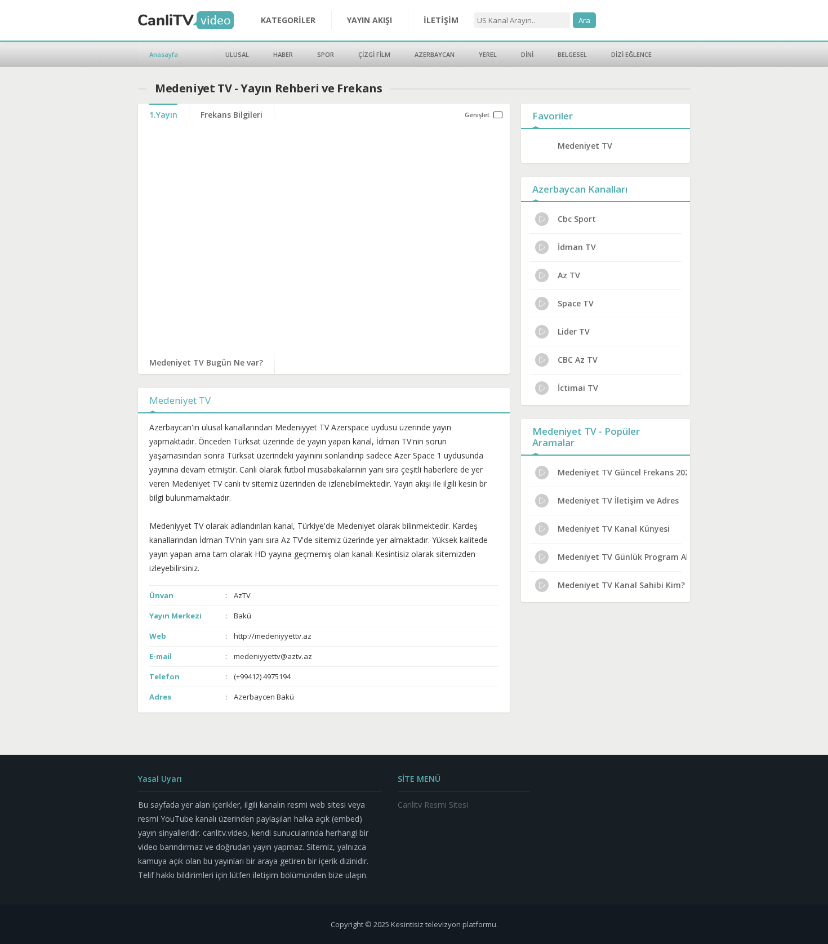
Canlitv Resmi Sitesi (433, 804)
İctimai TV (578, 387)
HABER (283, 54)
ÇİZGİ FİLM (374, 54)
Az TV (569, 275)
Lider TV (574, 331)
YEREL (488, 54)
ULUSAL (237, 54)
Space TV (576, 303)
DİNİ (527, 54)
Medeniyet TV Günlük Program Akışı (622, 556)
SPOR (325, 54)
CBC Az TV (578, 359)
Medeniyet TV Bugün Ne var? (206, 362)
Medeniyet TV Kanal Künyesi (614, 528)
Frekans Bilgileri (231, 114)
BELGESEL (572, 54)
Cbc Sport (577, 218)
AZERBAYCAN (435, 54)
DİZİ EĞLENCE (631, 54)
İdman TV (577, 247)
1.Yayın (163, 114)
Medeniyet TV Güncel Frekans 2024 (622, 472)
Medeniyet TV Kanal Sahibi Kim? (621, 585)
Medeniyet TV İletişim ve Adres (618, 500)
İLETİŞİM (441, 20)
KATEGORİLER (288, 20)
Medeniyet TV (585, 145)
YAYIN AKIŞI (369, 20)
